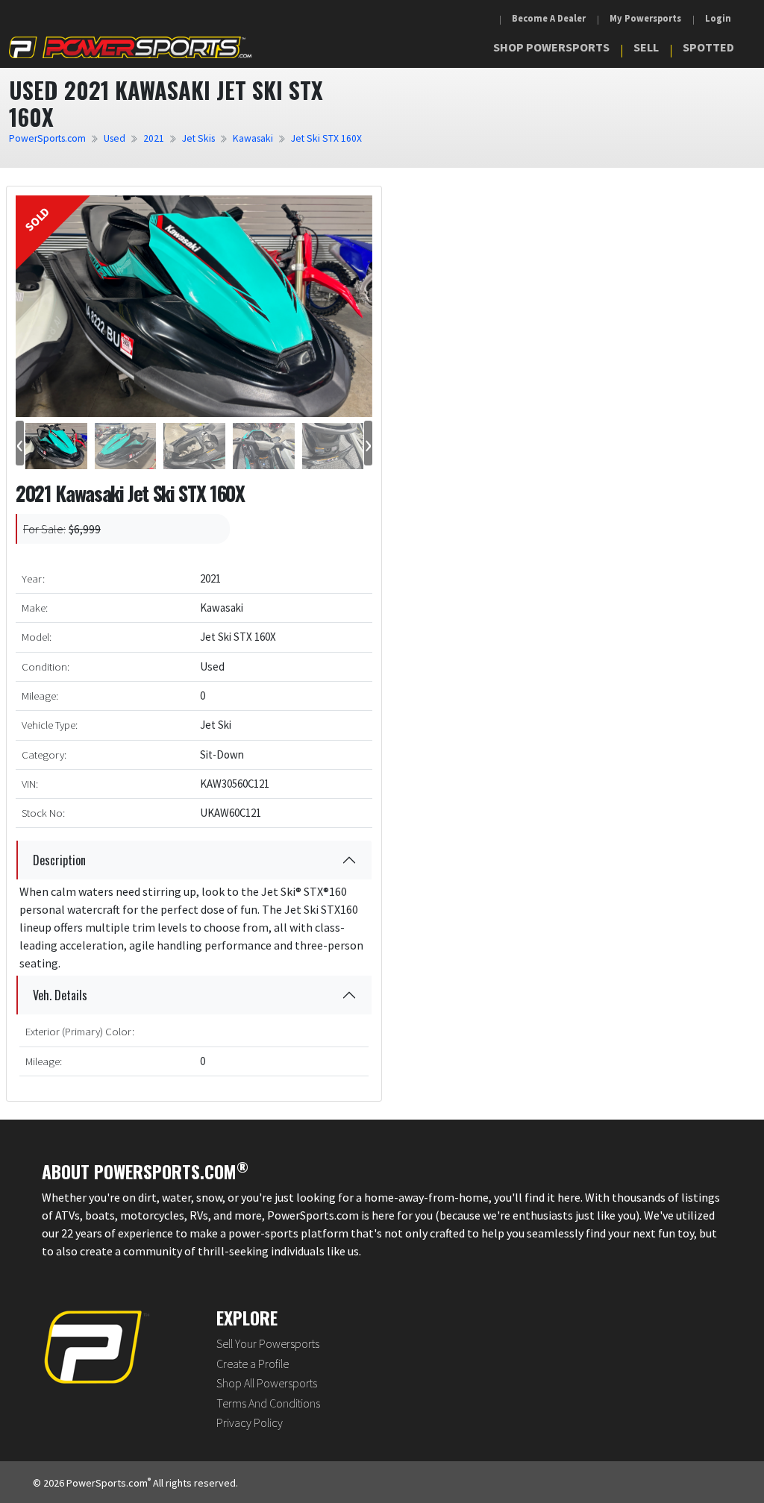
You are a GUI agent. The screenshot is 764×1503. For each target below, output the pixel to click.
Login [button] (718, 18)
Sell (646, 47)
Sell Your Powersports (267, 1343)
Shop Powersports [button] (551, 47)
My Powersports (645, 18)
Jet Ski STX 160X (326, 138)
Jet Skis (198, 138)
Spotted (708, 47)
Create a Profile (252, 1363)
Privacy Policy (249, 1422)
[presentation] (20, 443)
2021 (153, 138)
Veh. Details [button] (60, 995)
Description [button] (59, 860)
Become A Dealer (549, 18)
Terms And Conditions (268, 1403)
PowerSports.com (47, 138)
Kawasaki (253, 138)
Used (114, 138)
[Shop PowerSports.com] (130, 46)
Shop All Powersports (266, 1382)
